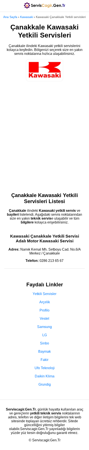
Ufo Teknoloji (45, 368)
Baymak (44, 351)
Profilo (44, 310)
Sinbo (44, 343)
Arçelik (44, 302)
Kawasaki (26, 17)
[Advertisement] (44, 134)
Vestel (44, 318)
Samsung (44, 327)
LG (44, 335)
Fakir (44, 360)
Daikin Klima (44, 376)
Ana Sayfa (10, 17)
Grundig (44, 384)
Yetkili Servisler (44, 294)
